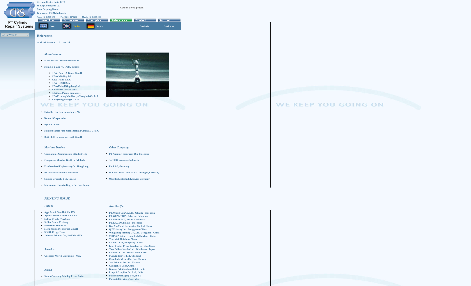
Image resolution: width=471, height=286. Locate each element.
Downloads (144, 26)
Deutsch (99, 26)
